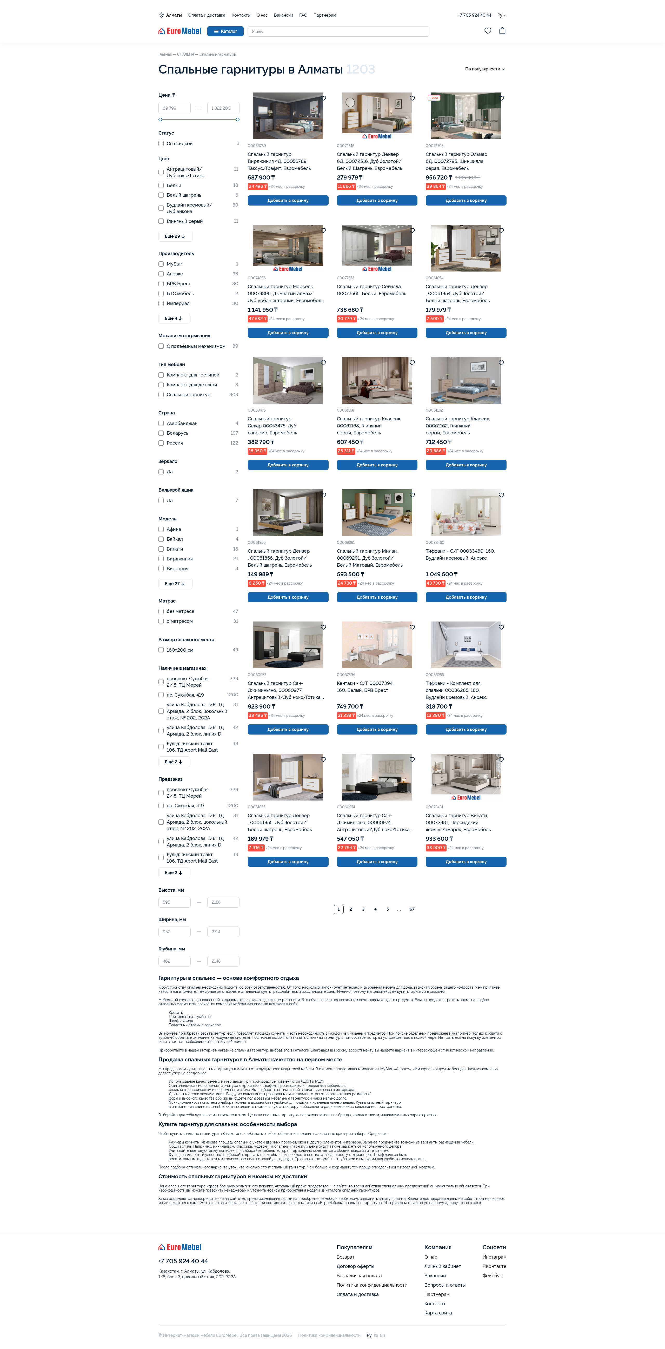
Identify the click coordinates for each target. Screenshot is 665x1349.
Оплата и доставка (206, 15)
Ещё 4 (171, 318)
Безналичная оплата (359, 1275)
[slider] (160, 119)
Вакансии (283, 15)
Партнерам (325, 15)
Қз (376, 1335)
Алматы (174, 15)
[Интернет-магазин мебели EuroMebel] (179, 32)
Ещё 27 (172, 583)
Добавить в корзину (288, 200)
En (382, 1335)
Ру (499, 15)
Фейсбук (492, 1275)
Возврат (346, 1257)
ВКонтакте (495, 1266)
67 (412, 909)
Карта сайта (438, 1312)
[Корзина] (502, 31)
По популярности (482, 69)
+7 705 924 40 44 (474, 15)
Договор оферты (355, 1266)
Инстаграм (495, 1257)
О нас (262, 15)
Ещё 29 (172, 236)
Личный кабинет (442, 1266)
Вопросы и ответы (445, 1285)
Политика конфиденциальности (372, 1285)
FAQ (303, 15)
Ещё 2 (171, 761)
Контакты (241, 15)
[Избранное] (488, 31)
